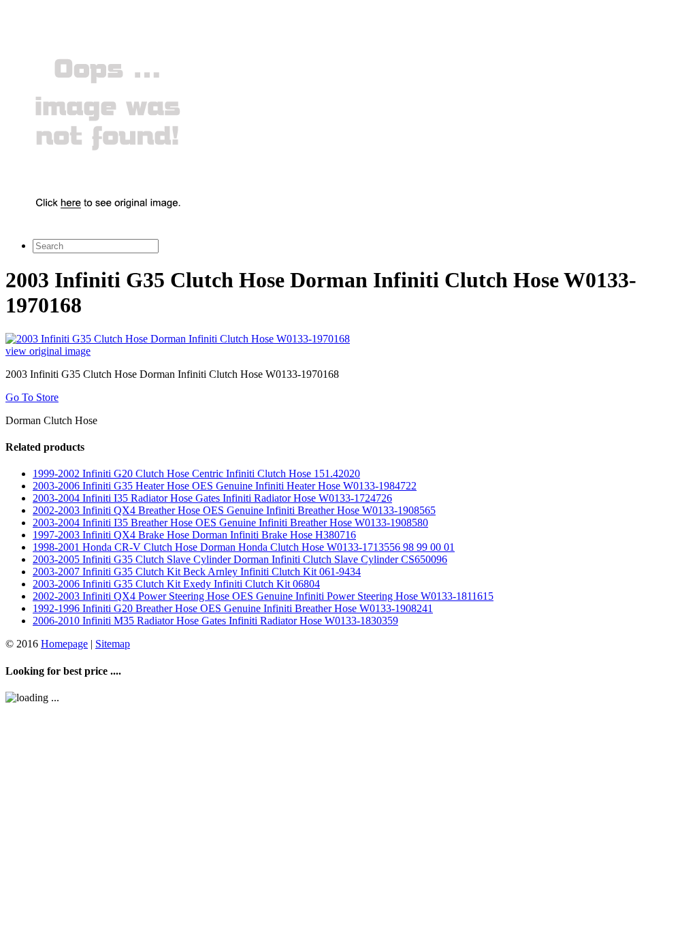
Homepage (64, 644)
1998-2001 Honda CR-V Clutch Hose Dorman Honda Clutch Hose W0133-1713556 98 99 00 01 (244, 547)
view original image (48, 351)
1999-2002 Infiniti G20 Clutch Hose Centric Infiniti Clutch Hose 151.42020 (196, 473)
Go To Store (32, 397)
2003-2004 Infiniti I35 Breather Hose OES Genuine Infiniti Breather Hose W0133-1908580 (230, 522)
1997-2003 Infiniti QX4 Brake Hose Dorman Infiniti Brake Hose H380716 (194, 535)
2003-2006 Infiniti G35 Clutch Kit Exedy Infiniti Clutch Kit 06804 (176, 584)
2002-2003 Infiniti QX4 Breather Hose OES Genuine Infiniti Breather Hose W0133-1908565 (234, 510)
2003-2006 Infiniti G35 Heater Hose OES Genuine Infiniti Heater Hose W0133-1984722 (225, 486)
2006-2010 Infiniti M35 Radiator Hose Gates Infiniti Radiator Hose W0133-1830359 (215, 620)
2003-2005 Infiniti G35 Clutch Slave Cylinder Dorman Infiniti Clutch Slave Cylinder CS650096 (240, 559)
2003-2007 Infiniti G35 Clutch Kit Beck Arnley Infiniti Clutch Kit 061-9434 (197, 571)
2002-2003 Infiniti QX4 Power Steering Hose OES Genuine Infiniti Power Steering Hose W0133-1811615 (263, 596)
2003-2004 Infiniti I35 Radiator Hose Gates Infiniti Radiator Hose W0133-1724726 (212, 498)
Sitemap (112, 644)
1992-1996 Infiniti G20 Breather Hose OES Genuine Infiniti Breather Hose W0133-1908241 (233, 608)
